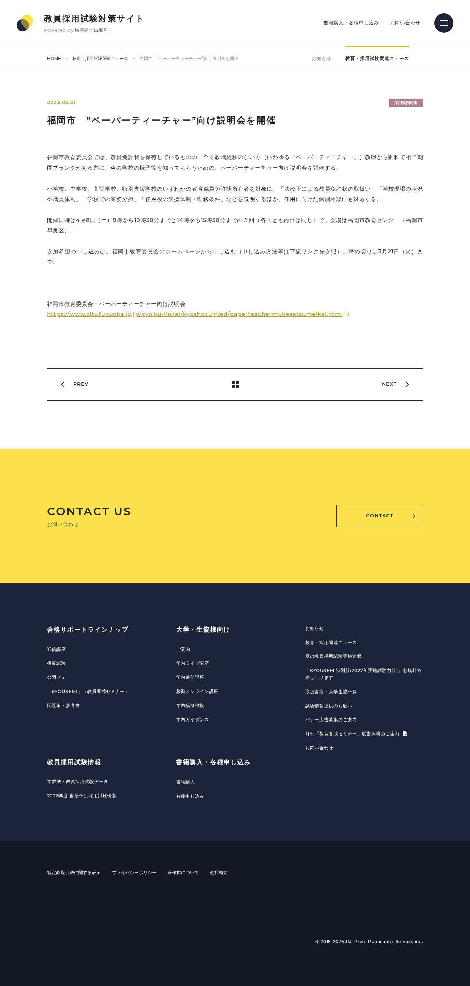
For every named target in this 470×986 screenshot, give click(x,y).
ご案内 (183, 649)
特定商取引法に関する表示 (74, 872)
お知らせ (321, 58)
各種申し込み (190, 796)
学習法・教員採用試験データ (77, 781)
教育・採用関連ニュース (331, 642)
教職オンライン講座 (197, 691)
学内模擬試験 (190, 705)
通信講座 (56, 649)
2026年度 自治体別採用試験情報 (82, 795)
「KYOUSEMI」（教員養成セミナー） (88, 691)
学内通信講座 (190, 677)
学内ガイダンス (192, 719)
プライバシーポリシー (134, 872)
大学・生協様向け (203, 629)
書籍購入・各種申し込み (351, 23)
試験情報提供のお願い (328, 705)
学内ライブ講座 (192, 663)
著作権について (183, 872)
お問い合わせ (405, 23)
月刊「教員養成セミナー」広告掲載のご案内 (353, 733)
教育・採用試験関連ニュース (100, 58)
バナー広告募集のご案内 (331, 719)
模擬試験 (56, 663)
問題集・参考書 (63, 705)
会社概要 (219, 872)
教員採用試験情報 (74, 762)
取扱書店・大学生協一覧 (331, 691)
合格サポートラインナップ (88, 629)
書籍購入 (185, 782)
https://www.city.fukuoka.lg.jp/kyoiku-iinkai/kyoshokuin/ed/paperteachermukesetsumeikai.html (195, 314)
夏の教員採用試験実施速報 (333, 656)
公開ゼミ (56, 677)
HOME (54, 58)
